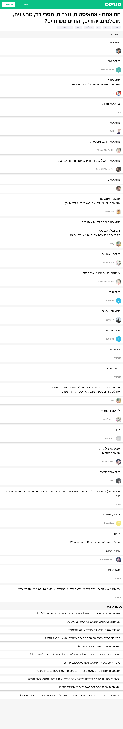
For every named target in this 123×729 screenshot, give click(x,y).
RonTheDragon (107, 559)
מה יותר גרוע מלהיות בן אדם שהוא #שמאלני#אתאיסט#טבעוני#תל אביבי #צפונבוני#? (75, 654)
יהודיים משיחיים (65, 27)
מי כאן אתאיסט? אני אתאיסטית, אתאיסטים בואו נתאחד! (90, 662)
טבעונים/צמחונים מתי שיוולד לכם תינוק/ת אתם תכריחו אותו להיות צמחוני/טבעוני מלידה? (73, 679)
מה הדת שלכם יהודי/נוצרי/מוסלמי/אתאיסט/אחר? (94, 630)
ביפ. (112, 93)
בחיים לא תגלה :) (106, 70)
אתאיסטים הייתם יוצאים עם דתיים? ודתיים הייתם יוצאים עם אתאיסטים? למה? (78, 613)
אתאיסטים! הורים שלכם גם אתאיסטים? (99, 646)
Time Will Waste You (105, 169)
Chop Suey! (108, 523)
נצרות (106, 27)
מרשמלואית (108, 263)
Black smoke (108, 462)
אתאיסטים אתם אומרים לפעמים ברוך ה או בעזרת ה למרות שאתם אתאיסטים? (78, 670)
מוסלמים (88, 27)
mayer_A (110, 320)
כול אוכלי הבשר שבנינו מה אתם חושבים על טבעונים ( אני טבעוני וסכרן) (82, 638)
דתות (78, 27)
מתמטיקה (109, 438)
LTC (112, 51)
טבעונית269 (108, 212)
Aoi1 (112, 131)
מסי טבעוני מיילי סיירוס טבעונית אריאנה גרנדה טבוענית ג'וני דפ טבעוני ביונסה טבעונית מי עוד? (70, 695)
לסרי (112, 188)
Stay (112, 244)
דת (98, 27)
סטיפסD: (110, 301)
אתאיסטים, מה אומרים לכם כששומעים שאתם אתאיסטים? (89, 687)
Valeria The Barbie (105, 150)
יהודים (116, 27)
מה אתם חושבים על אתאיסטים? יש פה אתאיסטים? (92, 621)
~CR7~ (111, 481)
